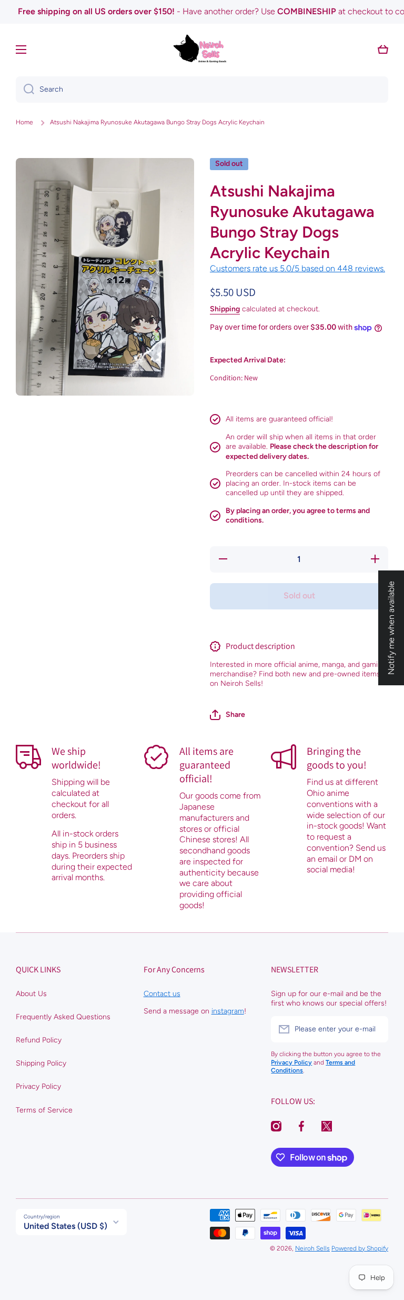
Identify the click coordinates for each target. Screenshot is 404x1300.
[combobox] (202, 89)
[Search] (25, 89)
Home (24, 122)
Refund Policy (39, 1040)
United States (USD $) (65, 1226)
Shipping (225, 308)
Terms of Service (44, 1110)
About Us (31, 993)
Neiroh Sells (312, 1248)
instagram (227, 1011)
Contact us (162, 993)
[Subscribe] (375, 1029)
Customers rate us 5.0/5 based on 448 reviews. (297, 268)
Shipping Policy (41, 1063)
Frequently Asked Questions (63, 1016)
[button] (227, 715)
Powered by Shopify (359, 1248)
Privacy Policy (38, 1086)
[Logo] (202, 49)
